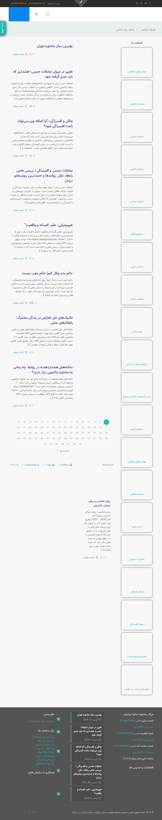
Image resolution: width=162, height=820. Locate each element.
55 (71, 439)
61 (36, 439)
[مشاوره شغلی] (136, 490)
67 (68, 444)
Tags (48, 465)
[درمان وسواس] (136, 587)
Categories (30, 465)
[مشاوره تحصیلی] (136, 555)
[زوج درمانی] (136, 327)
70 (51, 444)
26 (53, 427)
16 (18, 422)
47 (24, 433)
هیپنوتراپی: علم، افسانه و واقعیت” (48, 225)
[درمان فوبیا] (136, 522)
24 (30, 106)
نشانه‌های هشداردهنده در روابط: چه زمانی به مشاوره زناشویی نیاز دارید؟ (43, 369)
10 (53, 422)
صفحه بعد (64, 451)
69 (56, 444)
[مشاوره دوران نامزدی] (136, 360)
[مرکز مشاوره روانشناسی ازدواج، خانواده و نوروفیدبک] (145, 14)
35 (94, 433)
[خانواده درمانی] (136, 197)
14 (30, 422)
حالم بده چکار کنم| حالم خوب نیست (47, 273)
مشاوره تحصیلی (136, 559)
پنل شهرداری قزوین (44, 745)
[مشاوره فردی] (136, 425)
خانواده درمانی (137, 201)
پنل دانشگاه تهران (45, 752)
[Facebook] (150, 3)
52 (88, 439)
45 (36, 433)
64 (18, 439)
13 (36, 422)
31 (24, 427)
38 (77, 433)
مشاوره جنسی (137, 136)
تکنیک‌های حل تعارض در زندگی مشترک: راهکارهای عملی (44, 320)
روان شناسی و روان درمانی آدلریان (99, 503)
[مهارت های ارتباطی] (136, 457)
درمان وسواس (137, 592)
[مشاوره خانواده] (136, 100)
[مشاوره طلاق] (136, 230)
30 (30, 427)
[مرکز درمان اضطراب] (136, 67)
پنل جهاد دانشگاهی (45, 763)
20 (88, 427)
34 (100, 433)
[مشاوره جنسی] (136, 132)
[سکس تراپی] (136, 262)
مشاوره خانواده (137, 104)
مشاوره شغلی (136, 494)
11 (48, 422)
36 (88, 433)
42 (53, 433)
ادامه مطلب (18, 54)
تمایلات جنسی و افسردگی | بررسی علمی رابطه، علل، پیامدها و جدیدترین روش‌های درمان (43, 175)
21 (83, 427)
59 (48, 439)
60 (42, 439)
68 (62, 444)
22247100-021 (126, 733)
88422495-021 (126, 721)
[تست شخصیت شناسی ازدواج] (136, 392)
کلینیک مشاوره (148, 30)
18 (100, 427)
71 (45, 444)
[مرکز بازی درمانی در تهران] (136, 685)
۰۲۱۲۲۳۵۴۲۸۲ (35, 3)
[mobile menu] (47, 14)
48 (18, 433)
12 (42, 422)
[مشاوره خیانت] (136, 295)
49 (106, 439)
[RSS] (137, 3)
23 (71, 427)
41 (59, 433)
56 (65, 439)
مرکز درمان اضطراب (137, 71)
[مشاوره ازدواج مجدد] (136, 652)
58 (53, 439)
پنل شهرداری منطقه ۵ (43, 737)
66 (74, 444)
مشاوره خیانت (137, 299)
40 (65, 433)
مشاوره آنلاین (136, 169)
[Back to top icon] (14, 812)
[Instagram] (141, 3)
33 (106, 433)
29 (36, 427)
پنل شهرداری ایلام (45, 741)
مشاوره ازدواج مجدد (136, 656)
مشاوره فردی (137, 429)
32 (18, 427)
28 (42, 427)
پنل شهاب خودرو (46, 748)
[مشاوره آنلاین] (136, 165)
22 (30, 156)
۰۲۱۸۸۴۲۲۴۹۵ (17, 3)
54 (77, 439)
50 (100, 439)
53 (83, 439)
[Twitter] (145, 3)
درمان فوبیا (137, 527)
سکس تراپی (137, 267)
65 (80, 444)
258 (31, 303)
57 (59, 439)
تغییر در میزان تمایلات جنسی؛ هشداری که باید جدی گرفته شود (43, 74)
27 (48, 427)
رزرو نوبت (19, 14)
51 (94, 439)
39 (71, 433)
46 (30, 433)
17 (106, 427)
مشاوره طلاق (137, 234)
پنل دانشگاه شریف (45, 756)
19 (94, 427)
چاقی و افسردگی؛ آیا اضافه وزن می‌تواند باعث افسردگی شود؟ (45, 123)
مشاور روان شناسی (125, 30)
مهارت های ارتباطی (137, 462)
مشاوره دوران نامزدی (137, 364)
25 (59, 427)
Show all (106, 465)
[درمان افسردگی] (136, 620)
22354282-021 (122, 746)
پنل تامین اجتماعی (45, 760)
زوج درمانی (137, 332)
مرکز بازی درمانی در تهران (137, 689)
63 (24, 439)
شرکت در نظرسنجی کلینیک (41, 721)
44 (42, 433)
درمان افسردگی (137, 624)
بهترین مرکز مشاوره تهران (55, 46)
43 (48, 433)
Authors (65, 465)
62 (30, 439)
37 (83, 433)
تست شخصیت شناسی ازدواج (137, 396)
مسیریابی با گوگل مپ (143, 727)
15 (24, 422)
